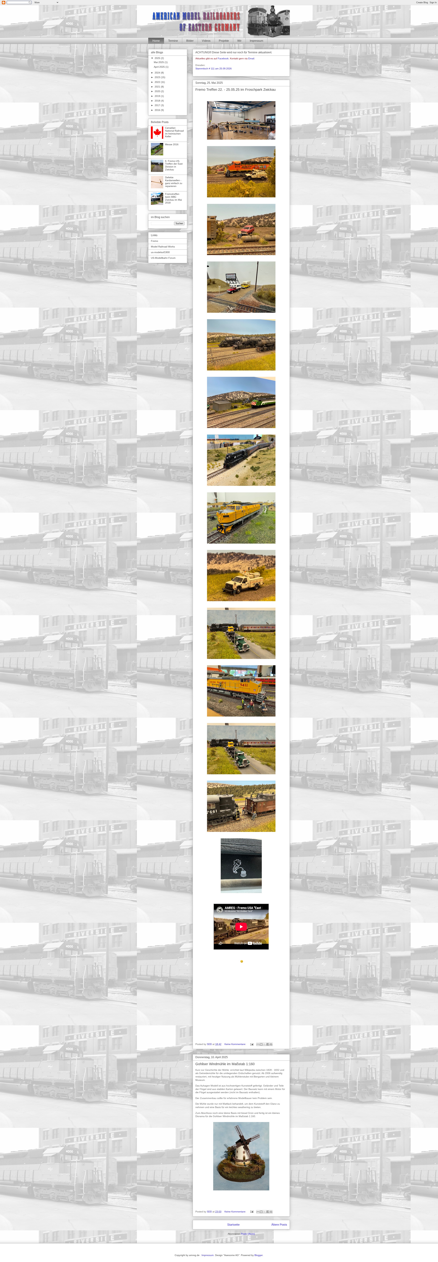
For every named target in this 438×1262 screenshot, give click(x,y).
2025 (158, 58)
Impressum (256, 40)
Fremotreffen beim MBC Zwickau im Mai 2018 (173, 198)
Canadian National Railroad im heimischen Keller (174, 132)
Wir (239, 40)
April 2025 (159, 66)
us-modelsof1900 (160, 252)
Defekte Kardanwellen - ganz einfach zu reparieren (173, 181)
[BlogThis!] (261, 1044)
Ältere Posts (279, 1224)
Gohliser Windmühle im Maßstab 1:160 (225, 1064)
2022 (158, 82)
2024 (158, 72)
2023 (158, 77)
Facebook (223, 58)
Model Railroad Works (163, 246)
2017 (158, 105)
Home (156, 40)
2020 (158, 91)
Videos (206, 40)
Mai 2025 (159, 62)
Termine (173, 40)
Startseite (233, 1224)
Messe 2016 (171, 144)
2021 (158, 86)
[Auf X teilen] (264, 1044)
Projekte (224, 40)
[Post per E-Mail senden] (251, 1044)
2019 (158, 96)
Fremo (154, 241)
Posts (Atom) (248, 1233)
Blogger (258, 1255)
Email (251, 58)
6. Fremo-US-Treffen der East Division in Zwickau (174, 165)
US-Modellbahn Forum (163, 258)
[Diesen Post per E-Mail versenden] (258, 1044)
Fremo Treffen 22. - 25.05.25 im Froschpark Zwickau (235, 89)
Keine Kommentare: (235, 1044)
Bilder (190, 40)
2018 (158, 100)
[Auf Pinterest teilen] (271, 1044)
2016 (158, 110)
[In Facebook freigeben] (267, 1044)
